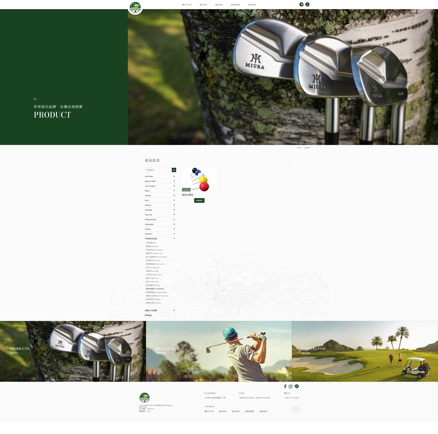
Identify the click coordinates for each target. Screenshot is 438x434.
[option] (219, 77)
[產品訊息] (73, 351)
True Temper (150, 186)
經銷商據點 (235, 4)
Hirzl (147, 200)
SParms (148, 205)
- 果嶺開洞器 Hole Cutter (154, 264)
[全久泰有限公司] (144, 397)
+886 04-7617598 (262, 397)
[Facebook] (285, 386)
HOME (299, 148)
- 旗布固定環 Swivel (152, 285)
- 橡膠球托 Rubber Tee (154, 253)
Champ (148, 229)
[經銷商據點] (219, 351)
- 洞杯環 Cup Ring (152, 271)
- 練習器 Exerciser (152, 246)
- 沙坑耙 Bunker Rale (153, 274)
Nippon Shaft (150, 181)
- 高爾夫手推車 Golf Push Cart (156, 296)
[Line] (297, 386)
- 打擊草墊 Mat (150, 242)
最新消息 (203, 4)
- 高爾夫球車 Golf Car (153, 303)
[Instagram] (290, 386)
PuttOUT (148, 234)
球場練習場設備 (151, 238)
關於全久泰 (186, 4)
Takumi (148, 195)
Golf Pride (149, 176)
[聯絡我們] (365, 351)
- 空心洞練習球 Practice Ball (156, 257)
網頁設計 (142, 411)
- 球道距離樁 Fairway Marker (156, 292)
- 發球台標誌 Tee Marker (154, 288)
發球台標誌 (187, 194)
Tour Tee (148, 214)
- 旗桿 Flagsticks (151, 278)
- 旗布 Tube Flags (152, 281)
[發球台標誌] (199, 179)
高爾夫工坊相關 (151, 310)
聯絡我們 (252, 4)
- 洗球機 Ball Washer (153, 299)
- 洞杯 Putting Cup (152, 267)
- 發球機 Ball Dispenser (154, 250)
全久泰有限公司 (135, 7)
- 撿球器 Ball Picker (152, 260)
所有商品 (148, 315)
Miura (147, 190)
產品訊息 (219, 4)
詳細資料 (199, 200)
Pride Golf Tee (150, 219)
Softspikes (149, 224)
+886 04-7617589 (246, 397)
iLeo (149, 411)
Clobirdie (148, 210)
